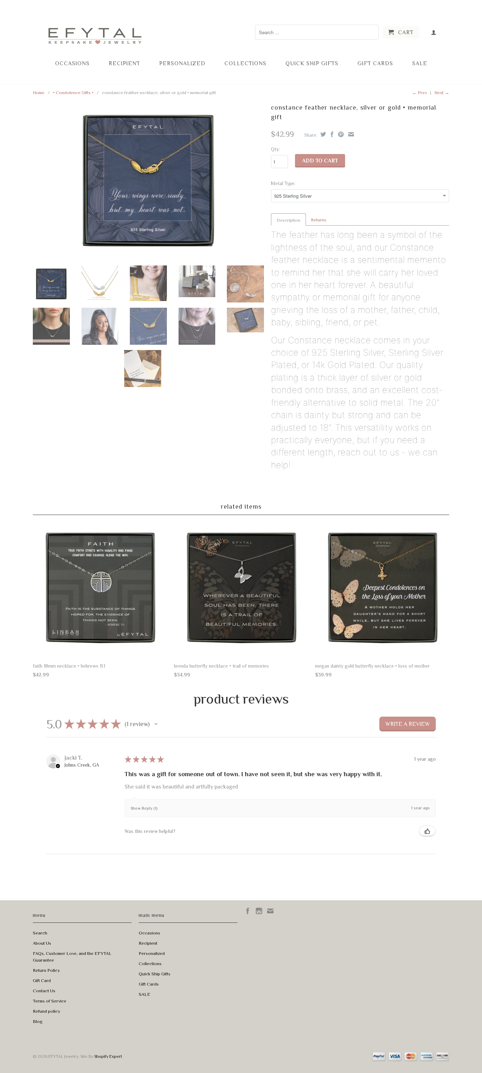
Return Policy (46, 970)
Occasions (72, 63)
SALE (419, 63)
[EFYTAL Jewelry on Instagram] (259, 911)
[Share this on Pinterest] (340, 134)
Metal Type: (283, 183)
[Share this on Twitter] (322, 134)
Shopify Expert (108, 1056)
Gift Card (42, 980)
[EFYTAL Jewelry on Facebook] (248, 911)
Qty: (275, 149)
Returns (318, 219)
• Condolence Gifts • (73, 92)
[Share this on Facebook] (331, 134)
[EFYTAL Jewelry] (94, 29)
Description (288, 220)
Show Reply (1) (144, 808)
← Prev (419, 92)
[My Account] (433, 32)
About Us (42, 943)
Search (40, 933)
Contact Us (44, 990)
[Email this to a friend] (350, 134)
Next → (441, 92)
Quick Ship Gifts (311, 63)
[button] (156, 724)
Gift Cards (375, 63)
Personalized (182, 63)
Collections (245, 63)
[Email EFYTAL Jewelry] (270, 911)
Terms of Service (49, 1001)
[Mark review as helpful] (427, 831)
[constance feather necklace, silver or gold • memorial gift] (148, 181)
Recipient (124, 63)
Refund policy (46, 1011)
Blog (38, 1021)
